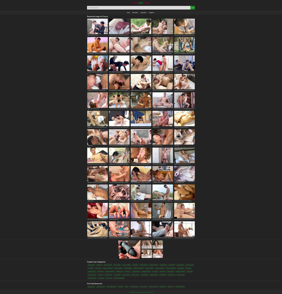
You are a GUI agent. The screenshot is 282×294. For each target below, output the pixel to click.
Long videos (143, 12)
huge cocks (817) (160, 268)
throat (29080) (118, 268)
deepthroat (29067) (139, 268)
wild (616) (188, 268)
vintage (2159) (91, 271)
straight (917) (108, 275)
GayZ (126, 286)
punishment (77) (92, 278)
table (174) (100, 271)
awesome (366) (92, 275)
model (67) (99, 265)
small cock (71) (135, 275)
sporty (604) (144, 275)
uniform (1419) (108, 265)
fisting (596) (170, 271)
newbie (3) (135, 265)
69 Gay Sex (162, 286)
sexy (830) (162, 271)
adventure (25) (180, 275)
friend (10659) (143, 265)
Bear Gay (120, 286)
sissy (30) (100, 275)
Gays (141, 2)
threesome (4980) (170, 268)
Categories (151, 12)
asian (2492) (91, 265)
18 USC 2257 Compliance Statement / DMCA (139, 292)
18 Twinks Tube (134, 286)
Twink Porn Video (179, 286)
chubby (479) (163, 265)
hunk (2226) (181, 268)
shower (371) (171, 275)
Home (128, 12)
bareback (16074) (180, 271)
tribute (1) (127, 271)
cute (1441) (98, 268)
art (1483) (90, 268)
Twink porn (170, 286)
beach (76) (189, 271)
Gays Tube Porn (101, 286)
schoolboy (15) (189, 265)
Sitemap (151, 292)
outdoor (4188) (126, 265)
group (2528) (126, 275)
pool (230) (155, 271)
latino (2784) (117, 265)
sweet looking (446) (119, 278)
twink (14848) (128, 268)
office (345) (109, 278)
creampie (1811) (153, 265)
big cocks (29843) (108, 268)
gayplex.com (91, 286)
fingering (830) (153, 275)
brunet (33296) (149, 268)
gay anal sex (144, 286)
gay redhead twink (111, 286)
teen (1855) (172, 265)
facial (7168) (117, 275)
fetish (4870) (162, 275)
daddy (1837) (180, 265)
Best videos (135, 12)
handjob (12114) (146, 271)
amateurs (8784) (109, 271)
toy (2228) (101, 278)
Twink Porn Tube (153, 286)
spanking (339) (136, 271)
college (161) (119, 271)
